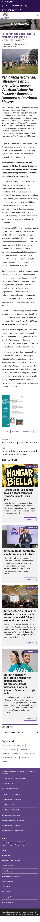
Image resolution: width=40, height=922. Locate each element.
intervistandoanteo (10, 757)
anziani (6, 745)
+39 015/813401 (9, 2)
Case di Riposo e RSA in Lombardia (12, 831)
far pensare (15, 431)
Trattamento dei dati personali (11, 860)
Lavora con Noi (6, 886)
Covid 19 (5, 431)
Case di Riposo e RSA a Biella (11, 810)
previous (19, 441)
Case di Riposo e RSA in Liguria (11, 825)
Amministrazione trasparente (11, 876)
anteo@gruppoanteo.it (12, 10)
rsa (5, 761)
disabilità (16, 753)
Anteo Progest (6, 897)
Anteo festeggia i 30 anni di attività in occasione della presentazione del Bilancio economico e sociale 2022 (20, 616)
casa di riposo (19, 745)
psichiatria (25, 757)
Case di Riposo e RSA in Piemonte (12, 799)
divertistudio (30, 753)
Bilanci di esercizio (7, 881)
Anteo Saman (6, 892)
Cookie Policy (6, 855)
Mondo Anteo (12, 46)
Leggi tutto (30, 519)
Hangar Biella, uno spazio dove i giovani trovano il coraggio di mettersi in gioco (19, 494)
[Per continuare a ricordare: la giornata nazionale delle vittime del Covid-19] (20, 61)
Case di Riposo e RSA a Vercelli (11, 815)
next (19, 451)
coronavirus (25, 749)
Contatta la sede (7, 871)
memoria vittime (27, 431)
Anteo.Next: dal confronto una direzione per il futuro (19, 552)
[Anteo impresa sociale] (5, 15)
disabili (6, 753)
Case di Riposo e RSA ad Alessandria (13, 820)
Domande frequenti (8, 866)
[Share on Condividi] (20, 919)
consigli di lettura (9, 749)
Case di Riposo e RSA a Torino (11, 805)
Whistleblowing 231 (8, 902)
